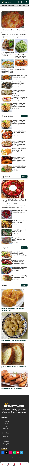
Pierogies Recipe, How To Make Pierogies (13, 340)
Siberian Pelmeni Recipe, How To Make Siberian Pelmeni (18, 91)
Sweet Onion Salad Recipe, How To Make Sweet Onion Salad (20, 56)
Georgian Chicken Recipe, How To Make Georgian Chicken (19, 167)
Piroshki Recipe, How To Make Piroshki (12, 388)
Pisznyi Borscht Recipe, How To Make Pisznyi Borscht (19, 211)
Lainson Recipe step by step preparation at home (19, 276)
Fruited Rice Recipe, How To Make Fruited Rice (19, 221)
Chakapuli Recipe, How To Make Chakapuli (19, 230)
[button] (22, 2)
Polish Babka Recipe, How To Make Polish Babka (13, 367)
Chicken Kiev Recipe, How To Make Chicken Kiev (19, 149)
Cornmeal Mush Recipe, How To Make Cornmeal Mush (12, 309)
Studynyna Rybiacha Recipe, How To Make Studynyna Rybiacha (7, 71)
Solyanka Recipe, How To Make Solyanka (20, 68)
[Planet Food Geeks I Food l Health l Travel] (6, 2)
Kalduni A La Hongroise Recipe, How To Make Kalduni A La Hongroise (18, 158)
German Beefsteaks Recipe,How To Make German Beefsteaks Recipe (19, 253)
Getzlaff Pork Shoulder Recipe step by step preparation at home (18, 261)
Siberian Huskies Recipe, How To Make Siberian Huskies (20, 98)
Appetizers (4, 5)
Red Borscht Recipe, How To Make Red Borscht (14, 201)
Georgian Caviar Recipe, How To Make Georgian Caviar (18, 239)
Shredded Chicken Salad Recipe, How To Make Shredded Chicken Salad (18, 104)
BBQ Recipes (11, 5)
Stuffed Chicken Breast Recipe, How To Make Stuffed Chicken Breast (18, 142)
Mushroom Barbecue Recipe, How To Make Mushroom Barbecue (18, 83)
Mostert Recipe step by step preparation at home (19, 267)
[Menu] (26, 2)
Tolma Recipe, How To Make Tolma (13, 30)
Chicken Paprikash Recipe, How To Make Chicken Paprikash (19, 132)
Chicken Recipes (21, 5)
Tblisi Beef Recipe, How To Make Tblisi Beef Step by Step (7, 54)
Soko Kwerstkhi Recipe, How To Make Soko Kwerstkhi (19, 76)
